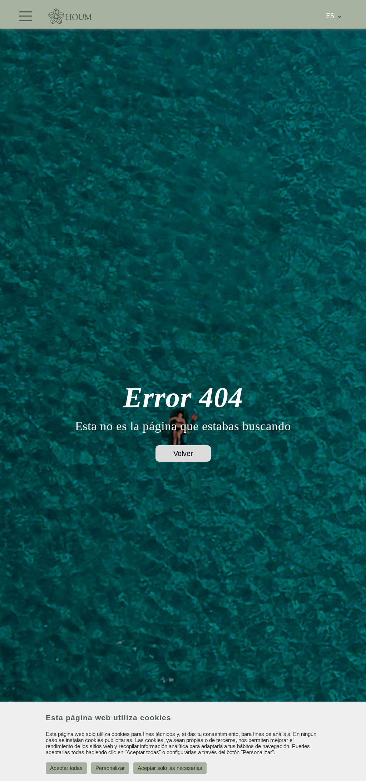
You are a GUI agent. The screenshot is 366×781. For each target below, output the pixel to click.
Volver (183, 453)
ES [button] (330, 16)
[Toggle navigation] (25, 16)
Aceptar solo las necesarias (170, 768)
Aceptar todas (66, 768)
